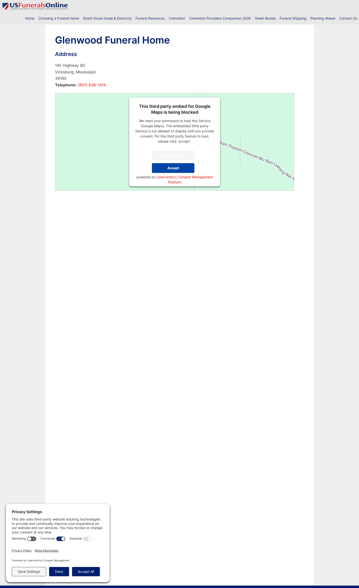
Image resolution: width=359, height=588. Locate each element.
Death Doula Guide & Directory (107, 18)
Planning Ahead (322, 18)
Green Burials (265, 18)
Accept (173, 168)
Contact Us (348, 18)
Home (29, 18)
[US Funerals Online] (35, 6)
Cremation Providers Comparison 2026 (220, 18)
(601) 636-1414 (91, 84)
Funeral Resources (150, 18)
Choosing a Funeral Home (58, 18)
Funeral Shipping (293, 18)
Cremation (177, 18)
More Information (173, 155)
